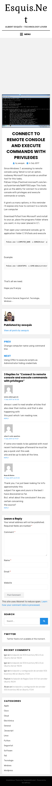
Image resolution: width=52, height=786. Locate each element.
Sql (5, 755)
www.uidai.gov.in (11, 397)
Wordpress (8, 770)
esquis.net (26, 13)
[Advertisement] (26, 65)
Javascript (8, 731)
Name (7, 560)
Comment (9, 532)
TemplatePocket (29, 780)
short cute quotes (12, 436)
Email (7, 571)
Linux (6, 736)
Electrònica (9, 721)
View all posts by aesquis (16, 330)
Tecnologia (34, 298)
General (16, 298)
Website (8, 583)
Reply (6, 418)
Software (8, 751)
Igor (5, 671)
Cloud (6, 716)
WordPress (26, 783)
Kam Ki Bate (9, 475)
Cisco (6, 711)
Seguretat (24, 298)
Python (7, 741)
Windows (7, 301)
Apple (6, 706)
